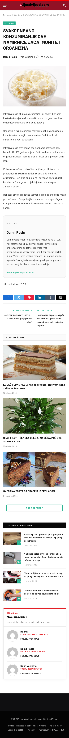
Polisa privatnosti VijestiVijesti (22, 725)
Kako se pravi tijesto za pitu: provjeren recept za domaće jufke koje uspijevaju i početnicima (44, 537)
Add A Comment (34, 508)
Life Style (18, 15)
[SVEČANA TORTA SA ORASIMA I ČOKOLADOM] (34, 469)
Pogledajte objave (31, 639)
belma (24, 631)
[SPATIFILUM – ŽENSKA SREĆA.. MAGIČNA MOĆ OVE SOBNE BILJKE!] (34, 416)
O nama (42, 725)
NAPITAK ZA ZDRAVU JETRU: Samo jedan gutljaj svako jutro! (18, 318)
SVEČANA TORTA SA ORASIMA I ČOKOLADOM (29, 491)
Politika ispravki (57, 725)
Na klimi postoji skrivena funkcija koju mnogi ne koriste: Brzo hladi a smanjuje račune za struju (43, 556)
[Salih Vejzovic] (12, 670)
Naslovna (7, 15)
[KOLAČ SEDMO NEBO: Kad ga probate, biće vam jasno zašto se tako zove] (34, 362)
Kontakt (31, 730)
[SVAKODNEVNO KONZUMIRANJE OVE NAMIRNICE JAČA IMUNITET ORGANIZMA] (34, 86)
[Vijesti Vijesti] (34, 5)
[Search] (64, 5)
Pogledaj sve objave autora (20, 272)
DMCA (55, 730)
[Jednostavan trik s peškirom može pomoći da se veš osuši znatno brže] (12, 595)
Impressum (44, 730)
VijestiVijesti (52, 719)
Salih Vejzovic (28, 665)
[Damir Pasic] (12, 653)
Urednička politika (16, 730)
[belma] (12, 635)
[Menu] (5, 5)
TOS (63, 730)
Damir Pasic (10, 56)
